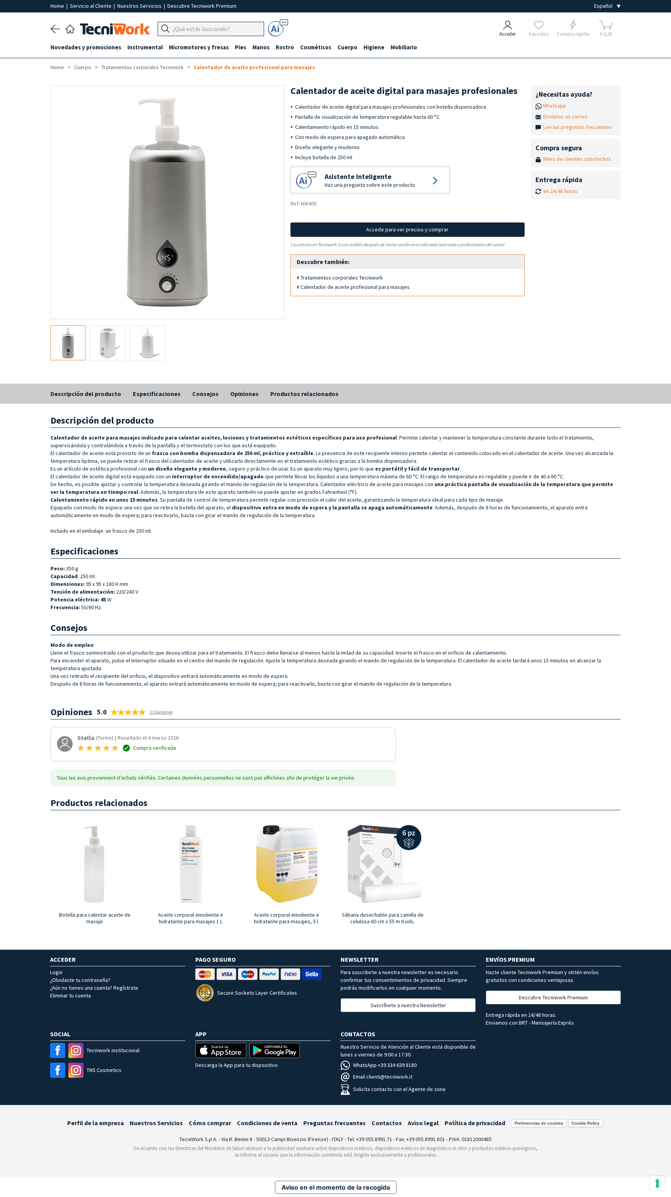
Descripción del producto (85, 394)
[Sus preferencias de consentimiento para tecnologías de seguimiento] (657, 1183)
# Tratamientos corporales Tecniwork (340, 277)
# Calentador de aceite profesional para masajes (353, 286)
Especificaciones (157, 394)
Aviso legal (423, 1123)
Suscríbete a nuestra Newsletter (408, 1005)
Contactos (387, 1123)
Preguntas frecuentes (334, 1123)
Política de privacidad (475, 1123)
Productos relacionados (304, 394)
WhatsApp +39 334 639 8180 (385, 1064)
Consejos (205, 394)
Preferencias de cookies (539, 1123)
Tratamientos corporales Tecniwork (142, 67)
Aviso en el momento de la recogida (336, 1187)
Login (56, 972)
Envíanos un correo (565, 116)
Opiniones (244, 394)
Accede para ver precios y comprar (407, 229)
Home (57, 5)
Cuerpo (82, 67)
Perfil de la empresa (95, 1123)
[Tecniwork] (70, 27)
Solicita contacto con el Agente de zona (399, 1089)
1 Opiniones (161, 712)
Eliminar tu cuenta (70, 995)
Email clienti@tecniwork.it (382, 1076)
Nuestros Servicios (140, 5)
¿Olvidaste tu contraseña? (80, 979)
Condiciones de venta (267, 1123)
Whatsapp (554, 105)
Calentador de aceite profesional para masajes (254, 67)
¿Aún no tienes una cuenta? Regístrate (94, 987)
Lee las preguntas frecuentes (577, 126)
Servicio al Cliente (91, 5)
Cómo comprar (210, 1123)
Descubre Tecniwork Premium (201, 5)
